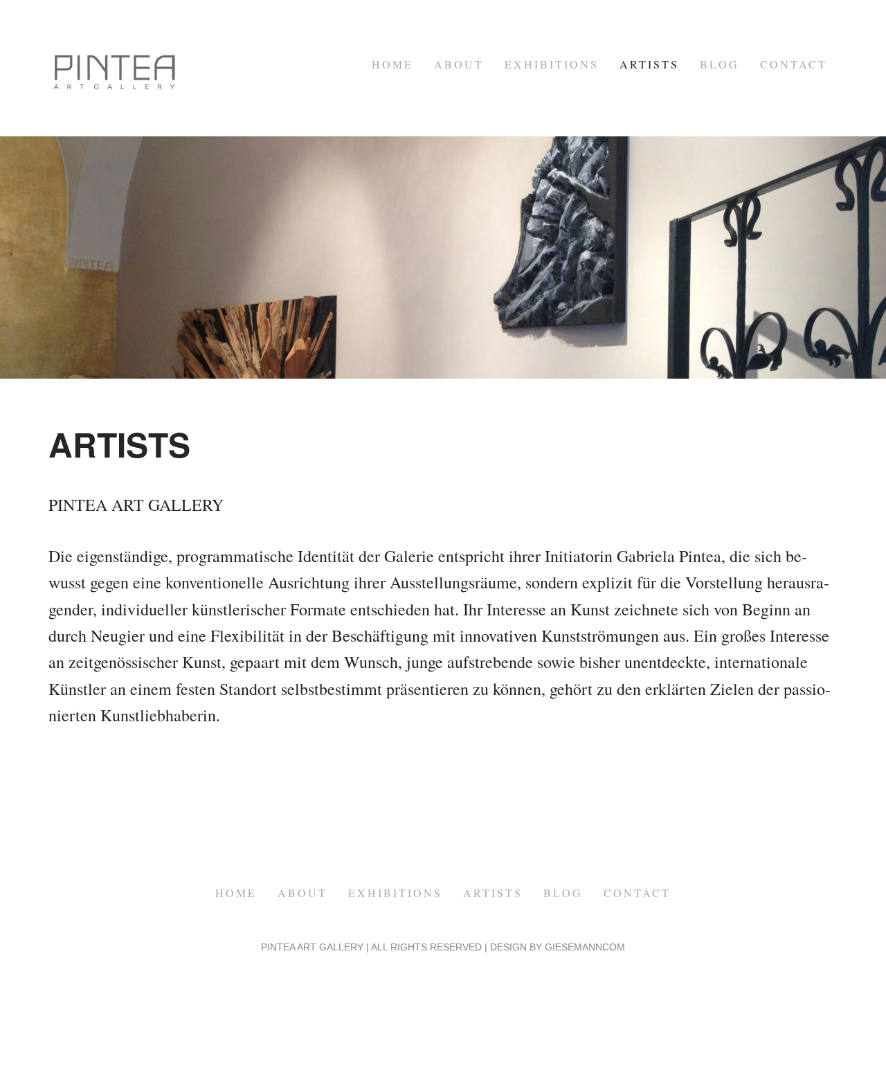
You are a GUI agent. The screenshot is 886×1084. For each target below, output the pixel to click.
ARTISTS (649, 64)
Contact (793, 64)
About (459, 64)
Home (392, 64)
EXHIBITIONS (552, 64)
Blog (719, 64)
